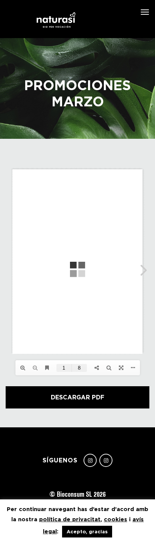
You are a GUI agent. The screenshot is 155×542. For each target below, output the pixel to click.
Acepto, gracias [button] (87, 531)
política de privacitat (69, 519)
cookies (115, 519)
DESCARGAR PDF (77, 397)
